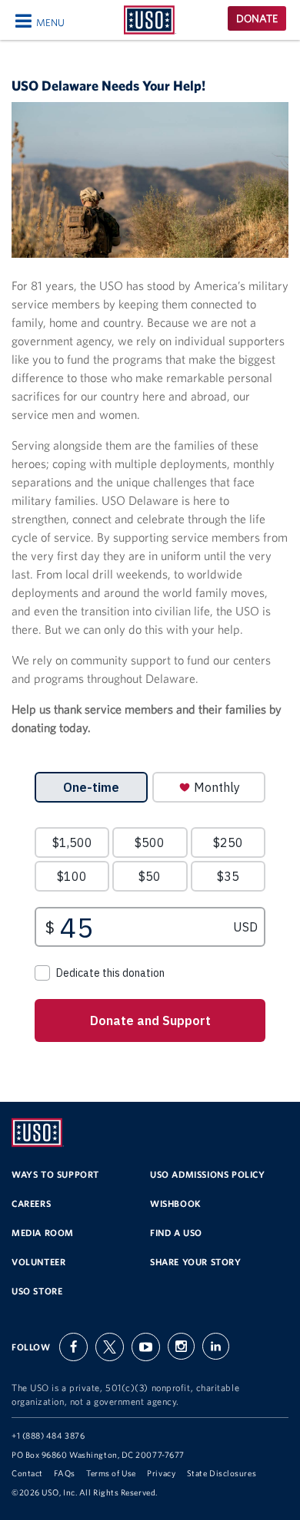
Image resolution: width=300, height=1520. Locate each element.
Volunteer (38, 1262)
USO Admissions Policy (207, 1174)
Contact (27, 1473)
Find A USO (176, 1232)
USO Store (37, 1291)
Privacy (161, 1473)
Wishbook (176, 1203)
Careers (31, 1203)
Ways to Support (55, 1174)
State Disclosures (221, 1473)
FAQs (64, 1473)
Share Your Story (196, 1262)
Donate (257, 18)
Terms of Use (111, 1473)
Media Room (43, 1232)
